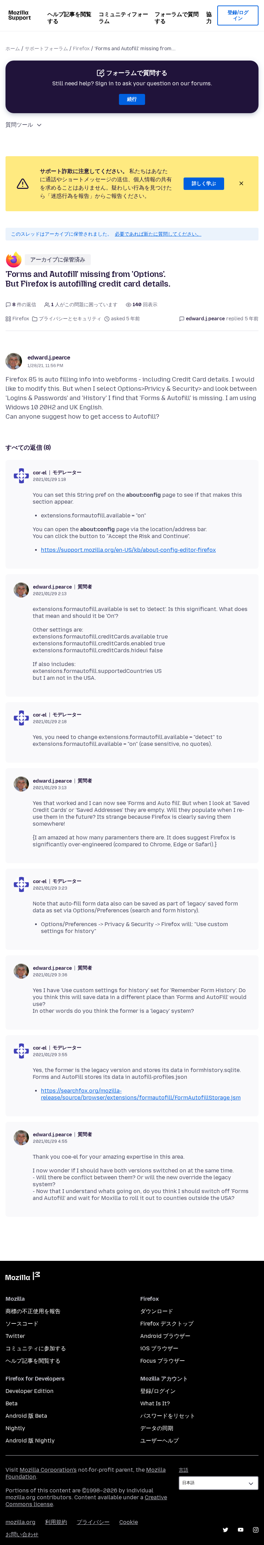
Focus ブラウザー (162, 1361)
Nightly (15, 1428)
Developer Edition (30, 1391)
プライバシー (93, 1522)
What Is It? (155, 1403)
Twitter (15, 1336)
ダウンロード (156, 1311)
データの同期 (156, 1428)
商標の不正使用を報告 (33, 1311)
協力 (209, 17)
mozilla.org (20, 1522)
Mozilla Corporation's (48, 1470)
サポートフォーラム (46, 49)
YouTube (240, 1530)
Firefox (81, 49)
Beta (12, 1403)
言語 (183, 1470)
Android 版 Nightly (30, 1440)
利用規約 (56, 1522)
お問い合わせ (22, 1534)
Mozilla (23, 1277)
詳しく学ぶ (204, 183)
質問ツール (19, 125)
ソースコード (22, 1323)
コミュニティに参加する (36, 1348)
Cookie (128, 1522)
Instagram (255, 1530)
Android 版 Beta (26, 1416)
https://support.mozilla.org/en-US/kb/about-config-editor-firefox (128, 550)
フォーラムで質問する (177, 17)
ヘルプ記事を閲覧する (69, 17)
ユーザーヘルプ (159, 1440)
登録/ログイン (238, 16)
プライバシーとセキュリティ (70, 319)
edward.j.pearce (49, 357)
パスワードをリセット (167, 1416)
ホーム (13, 49)
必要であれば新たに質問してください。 (158, 234)
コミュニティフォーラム (123, 17)
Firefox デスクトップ (167, 1323)
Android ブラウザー (165, 1336)
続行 (132, 99)
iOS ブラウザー (159, 1348)
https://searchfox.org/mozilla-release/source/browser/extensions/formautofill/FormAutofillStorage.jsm (141, 1094)
